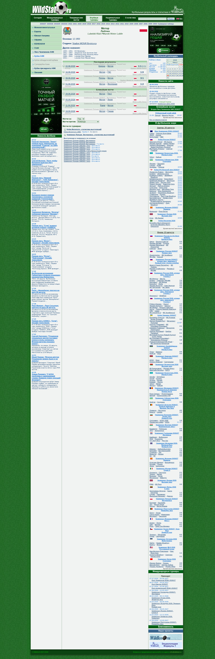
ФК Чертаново (155, 287)
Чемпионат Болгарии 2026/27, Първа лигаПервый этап (167, 416)
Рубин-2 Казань (155, 304)
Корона (102, 66)
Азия (36, 48)
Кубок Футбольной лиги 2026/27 (167, 170)
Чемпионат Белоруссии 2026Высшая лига (166, 365)
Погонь (102, 78)
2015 (103, 24)
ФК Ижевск (154, 307)
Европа (37, 31)
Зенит (160, 248)
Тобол (152, 157)
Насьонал (163, 516)
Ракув (102, 105)
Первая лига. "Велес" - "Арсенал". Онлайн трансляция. (45, 242)
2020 (80, 24)
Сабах (152, 133)
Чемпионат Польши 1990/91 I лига (77, 147)
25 (170, 75)
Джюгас (170, 496)
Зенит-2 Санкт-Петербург (159, 265)
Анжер (152, 523)
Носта (152, 309)
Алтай (152, 378)
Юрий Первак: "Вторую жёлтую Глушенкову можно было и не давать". (45, 359)
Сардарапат (169, 362)
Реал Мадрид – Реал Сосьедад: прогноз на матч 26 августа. (45, 306)
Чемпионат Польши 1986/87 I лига (77, 152)
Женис (158, 384)
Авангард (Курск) (156, 142)
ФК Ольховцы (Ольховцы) (159, 325)
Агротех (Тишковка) (157, 324)
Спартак (153, 248)
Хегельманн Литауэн (158, 491)
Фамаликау (165, 514)
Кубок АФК (39, 56)
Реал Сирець (155, 394)
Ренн (151, 526)
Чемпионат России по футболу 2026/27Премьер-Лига (167, 237)
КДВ (151, 311)
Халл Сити (163, 187)
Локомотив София (156, 422)
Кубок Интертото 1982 (72, 132)
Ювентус (163, 478)
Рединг (162, 194)
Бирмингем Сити (156, 179)
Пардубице (160, 536)
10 (168, 71)
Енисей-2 (153, 284)
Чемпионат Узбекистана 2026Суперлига (166, 160)
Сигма (152, 536)
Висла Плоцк (159, 504)
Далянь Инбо (170, 566)
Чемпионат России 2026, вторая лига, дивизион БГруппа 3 (167, 291)
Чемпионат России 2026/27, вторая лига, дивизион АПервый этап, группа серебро (167, 261)
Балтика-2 (153, 282)
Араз (159, 353)
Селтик (158, 135)
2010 (127, 24)
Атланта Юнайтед (157, 555)
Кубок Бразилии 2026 (166, 221)
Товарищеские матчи (76, 19)
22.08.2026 (70, 66)
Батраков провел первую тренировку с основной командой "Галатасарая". (43, 197)
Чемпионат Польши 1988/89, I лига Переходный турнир (85, 151)
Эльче (152, 466)
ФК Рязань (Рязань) (157, 149)
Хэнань (166, 563)
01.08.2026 (70, 84)
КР (154, 456)
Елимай (153, 382)
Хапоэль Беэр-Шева (163, 133)
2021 (75, 24)
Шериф (152, 395)
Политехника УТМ (163, 395)
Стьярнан (153, 452)
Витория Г (153, 516)
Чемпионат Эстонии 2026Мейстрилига (167, 540)
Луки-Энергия (169, 285)
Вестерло (162, 410)
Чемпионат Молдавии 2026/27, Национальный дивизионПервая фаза (167, 389)
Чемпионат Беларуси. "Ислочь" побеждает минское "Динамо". (45, 213)
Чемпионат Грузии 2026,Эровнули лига (161, 598)
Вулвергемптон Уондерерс (161, 201)
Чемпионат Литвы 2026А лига (167, 488)
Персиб (158, 115)
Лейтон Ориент (164, 186)
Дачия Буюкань (167, 394)
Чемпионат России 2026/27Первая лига (167, 252)
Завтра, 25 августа (166, 128)
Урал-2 (166, 304)
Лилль (158, 523)
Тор (160, 452)
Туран (152, 352)
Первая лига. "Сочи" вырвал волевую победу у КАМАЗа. (44, 226)
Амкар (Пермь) (168, 143)
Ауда (151, 218)
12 (173, 71)
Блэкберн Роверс (156, 175)
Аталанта (153, 472)
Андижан (153, 167)
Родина (166, 243)
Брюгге (152, 412)
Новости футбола (46, 136)
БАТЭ (167, 370)
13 (175, 71)
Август (175, 62)
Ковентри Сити (169, 184)
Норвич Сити (168, 198)
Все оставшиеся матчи (158, 120)
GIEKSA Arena (141, 107)
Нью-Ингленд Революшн (159, 551)
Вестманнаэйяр (164, 450)
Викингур (153, 454)
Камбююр (153, 437)
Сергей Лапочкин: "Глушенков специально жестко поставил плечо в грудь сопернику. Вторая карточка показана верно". (45, 340)
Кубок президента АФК (45, 68)
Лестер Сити (165, 182)
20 (175, 73)
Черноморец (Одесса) (159, 340)
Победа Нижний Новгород (166, 309)
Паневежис (161, 494)
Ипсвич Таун (154, 182)
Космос (152, 280)
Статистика (130, 19)
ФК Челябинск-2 (169, 312)
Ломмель (153, 410)
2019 (84, 24)
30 (182, 75)
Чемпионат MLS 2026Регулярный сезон (166, 548)
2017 (94, 24)
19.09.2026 (70, 111)
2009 (131, 24)
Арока (158, 513)
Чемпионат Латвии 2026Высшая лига (166, 215)
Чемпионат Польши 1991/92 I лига (77, 146)
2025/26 (50, 24)
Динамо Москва (155, 243)
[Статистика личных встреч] (64, 66)
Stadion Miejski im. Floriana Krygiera (133, 80)
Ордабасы (161, 377)
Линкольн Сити (163, 173)
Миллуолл (171, 180)
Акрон (152, 241)
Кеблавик (153, 450)
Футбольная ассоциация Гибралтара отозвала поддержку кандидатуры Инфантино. (46, 275)
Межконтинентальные (44, 27)
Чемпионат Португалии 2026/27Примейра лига (166, 509)
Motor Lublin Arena (139, 74)
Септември (154, 420)
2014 (108, 24)
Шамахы (159, 352)
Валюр (161, 454)
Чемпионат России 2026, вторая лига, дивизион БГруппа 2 (167, 274)
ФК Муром (163, 282)
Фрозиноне (154, 478)
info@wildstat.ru (175, 652)
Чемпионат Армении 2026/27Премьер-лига (167, 357)
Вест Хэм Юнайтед (168, 196)
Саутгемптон (154, 196)
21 (177, 73)
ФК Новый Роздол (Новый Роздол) (163, 335)
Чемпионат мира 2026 (166, 104)
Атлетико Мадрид (156, 462)
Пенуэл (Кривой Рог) (157, 321)
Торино (152, 474)
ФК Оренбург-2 (155, 312)
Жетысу (152, 385)
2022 (70, 24)
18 (170, 73)
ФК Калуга (168, 142)
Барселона (160, 466)
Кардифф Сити (155, 198)
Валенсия (153, 211)
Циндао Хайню (167, 565)
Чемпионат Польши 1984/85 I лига (77, 156)
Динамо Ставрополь (157, 268)
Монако (157, 524)
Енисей (160, 257)
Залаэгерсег (159, 430)
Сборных (152, 70)
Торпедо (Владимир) (157, 145)
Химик (157, 311)
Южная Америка (42, 36)
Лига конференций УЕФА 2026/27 (165, 588)
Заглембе (161, 503)
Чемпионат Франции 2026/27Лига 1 (167, 519)
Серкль (159, 412)
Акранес (153, 449)
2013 (113, 24)
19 (173, 73)
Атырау (159, 378)
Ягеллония (112, 84)
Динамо (153, 163)
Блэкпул (153, 173)
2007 (141, 24)
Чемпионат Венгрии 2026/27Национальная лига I (167, 425)
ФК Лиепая (159, 218)
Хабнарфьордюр (164, 449)
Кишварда (153, 429)
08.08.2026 (70, 78)
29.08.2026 (70, 94)
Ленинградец (155, 255)
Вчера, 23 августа (165, 232)
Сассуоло (162, 472)
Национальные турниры (113, 19)
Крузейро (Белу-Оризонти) (160, 223)
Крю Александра (164, 191)
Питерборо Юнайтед (166, 193)
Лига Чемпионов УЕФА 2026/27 (167, 131)
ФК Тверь (166, 287)
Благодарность (165, 626)
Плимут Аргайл (155, 184)
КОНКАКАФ (39, 44)
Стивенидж (154, 194)
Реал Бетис (163, 211)
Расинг (160, 464)
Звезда (162, 279)
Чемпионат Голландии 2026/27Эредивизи (167, 434)
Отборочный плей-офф (165, 113)
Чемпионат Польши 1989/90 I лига (77, 149)
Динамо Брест (168, 368)
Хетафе (153, 464)
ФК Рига (158, 484)
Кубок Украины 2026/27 (167, 315)
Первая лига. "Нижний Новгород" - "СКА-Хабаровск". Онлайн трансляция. (45, 180)
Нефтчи (152, 353)
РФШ (151, 484)
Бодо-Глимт (154, 137)
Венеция (153, 476)
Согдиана (161, 402)
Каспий (159, 380)
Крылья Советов (162, 241)
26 (173, 75)
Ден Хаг (165, 440)
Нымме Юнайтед (162, 543)
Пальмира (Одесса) (157, 317)
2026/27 (43, 24)
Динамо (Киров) (155, 143)
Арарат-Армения (156, 362)
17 (168, 73)
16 (182, 71)
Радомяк (153, 503)
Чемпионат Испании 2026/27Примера (167, 208)
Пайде (152, 543)
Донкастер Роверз (157, 172)
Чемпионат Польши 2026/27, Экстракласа (100, 64)
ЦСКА (152, 360)
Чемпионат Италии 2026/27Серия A (167, 469)
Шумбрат (162, 295)
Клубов (152, 68)
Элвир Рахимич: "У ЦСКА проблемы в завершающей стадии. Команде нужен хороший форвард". (46, 377)
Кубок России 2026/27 (167, 139)
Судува (152, 494)
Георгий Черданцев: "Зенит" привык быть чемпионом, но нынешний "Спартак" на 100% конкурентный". (45, 144)
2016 (98, 24)
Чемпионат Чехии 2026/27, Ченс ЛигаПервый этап (167, 530)
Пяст (110, 94)
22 (180, 73)
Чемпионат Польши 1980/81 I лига (77, 161)
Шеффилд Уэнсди (156, 199)
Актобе (152, 377)
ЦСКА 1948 (164, 420)
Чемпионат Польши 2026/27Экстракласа (167, 499)
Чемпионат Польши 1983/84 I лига (77, 158)
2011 (122, 24)
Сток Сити (153, 187)
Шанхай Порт (155, 565)
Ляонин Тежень (155, 563)
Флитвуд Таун (155, 189)
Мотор (110, 66)
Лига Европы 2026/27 (160, 584)
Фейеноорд (163, 437)
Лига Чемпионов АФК (44, 52)
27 (175, 75)
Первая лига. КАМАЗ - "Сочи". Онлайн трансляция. (45, 322)
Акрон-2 (167, 306)
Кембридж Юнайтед (157, 180)
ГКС (109, 72)
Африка (38, 40)
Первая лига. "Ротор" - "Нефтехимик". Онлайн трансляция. (42, 258)
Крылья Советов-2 (166, 307)
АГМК (159, 165)
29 (180, 75)
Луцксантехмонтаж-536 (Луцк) (161, 342)
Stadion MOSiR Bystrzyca (84, 43)
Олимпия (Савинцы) (157, 328)
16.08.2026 (70, 72)
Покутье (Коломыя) (157, 331)
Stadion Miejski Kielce (138, 68)
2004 (155, 24)
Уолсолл (153, 186)
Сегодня (38, 19)
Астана (152, 380)
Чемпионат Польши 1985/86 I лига (77, 154)
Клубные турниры (94, 19)
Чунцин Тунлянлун (157, 566)
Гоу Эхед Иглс (155, 440)
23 (182, 73)
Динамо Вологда (156, 285)
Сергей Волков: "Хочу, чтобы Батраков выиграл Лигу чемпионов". (44, 162)
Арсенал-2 (154, 295)
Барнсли (153, 191)
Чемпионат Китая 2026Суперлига (167, 560)
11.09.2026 (70, 105)
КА (151, 456)
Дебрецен (163, 429)
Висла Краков (162, 506)
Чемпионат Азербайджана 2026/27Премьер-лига (167, 347)
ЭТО (151, 430)
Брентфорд (168, 179)
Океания (38, 72)
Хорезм (161, 167)
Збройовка (162, 534)
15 (180, 71)
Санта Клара (154, 514)
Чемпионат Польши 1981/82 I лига (77, 159)
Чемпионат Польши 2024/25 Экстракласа (79, 144)
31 (168, 78)
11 (170, 71)
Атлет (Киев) (157, 336)
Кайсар (158, 157)
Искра (160, 284)
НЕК (161, 137)
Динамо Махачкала (157, 245)
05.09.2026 (70, 100)
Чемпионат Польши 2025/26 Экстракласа (79, 142)
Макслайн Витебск (157, 370)
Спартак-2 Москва (163, 280)
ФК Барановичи (155, 368)
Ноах (157, 360)
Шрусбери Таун (168, 189)
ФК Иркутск (154, 279)
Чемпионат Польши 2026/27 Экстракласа (79, 140)
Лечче (160, 476)
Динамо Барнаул (156, 306)
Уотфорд (153, 193)
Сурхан (152, 165)
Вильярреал (169, 462)
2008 (136, 24)
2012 (117, 24)
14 (177, 71)
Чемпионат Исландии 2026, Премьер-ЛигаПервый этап (167, 445)
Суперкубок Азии (42, 64)
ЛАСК (152, 135)
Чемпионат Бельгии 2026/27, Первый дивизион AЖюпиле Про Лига (167, 406)
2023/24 (64, 24)
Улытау (160, 382)
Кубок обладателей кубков (46, 60)
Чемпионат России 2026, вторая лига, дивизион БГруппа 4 (167, 300)
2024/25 (57, 24)
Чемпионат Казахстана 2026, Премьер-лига (166, 154)
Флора (159, 544)
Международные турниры (55, 19)
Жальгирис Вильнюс (157, 496)
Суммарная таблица (166, 24)
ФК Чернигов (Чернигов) (160, 343)
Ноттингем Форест (157, 203)
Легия (110, 100)
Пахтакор (160, 163)
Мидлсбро (169, 172)
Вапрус (152, 544)
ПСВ (151, 439)
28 (177, 75)
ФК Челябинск (167, 255)
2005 (150, 24)
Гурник (110, 111)
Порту (152, 513)
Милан (159, 474)
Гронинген (159, 439)
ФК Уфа (152, 257)
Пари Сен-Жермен (162, 526)
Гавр (151, 524)
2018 (89, 24)
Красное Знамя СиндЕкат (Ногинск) (162, 146)
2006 (145, 24)
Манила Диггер (168, 115)
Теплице (153, 534)
